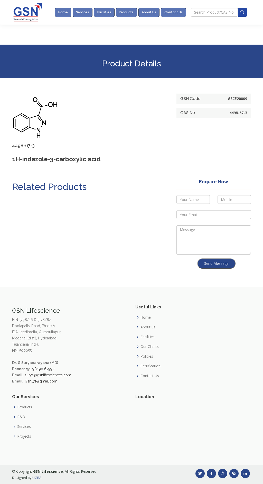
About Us (149, 12)
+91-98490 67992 (40, 369)
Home (63, 12)
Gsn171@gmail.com (41, 381)
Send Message (216, 263)
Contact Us (173, 12)
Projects (24, 436)
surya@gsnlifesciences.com (48, 375)
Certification (150, 366)
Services (82, 12)
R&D (21, 417)
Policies (146, 356)
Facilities (104, 12)
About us (147, 327)
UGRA (36, 477)
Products (126, 12)
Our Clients (149, 346)
